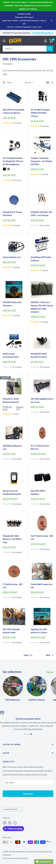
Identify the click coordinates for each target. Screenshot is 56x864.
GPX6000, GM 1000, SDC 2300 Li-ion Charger (41, 213)
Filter (9, 82)
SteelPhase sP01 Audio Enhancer (41, 259)
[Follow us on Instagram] (10, 823)
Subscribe (28, 793)
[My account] (45, 40)
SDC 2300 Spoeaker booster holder (11, 631)
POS (4, 858)
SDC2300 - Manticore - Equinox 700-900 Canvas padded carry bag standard (42, 307)
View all (49, 672)
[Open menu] (4, 41)
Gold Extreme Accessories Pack (11, 355)
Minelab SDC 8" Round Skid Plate (12, 213)
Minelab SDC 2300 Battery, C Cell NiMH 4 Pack (12, 539)
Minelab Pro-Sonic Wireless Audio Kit (11, 400)
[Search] (49, 49)
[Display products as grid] (47, 82)
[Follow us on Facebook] (5, 823)
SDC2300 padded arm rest (12, 447)
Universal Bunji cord (12, 257)
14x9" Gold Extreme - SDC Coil (42, 537)
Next (48, 655)
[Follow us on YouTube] (15, 823)
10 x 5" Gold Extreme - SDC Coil (40, 447)
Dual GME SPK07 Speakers (38, 492)
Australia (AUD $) (10, 809)
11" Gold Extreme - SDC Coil (13, 586)
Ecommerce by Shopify (19, 858)
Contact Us (44, 861)
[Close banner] (51, 20)
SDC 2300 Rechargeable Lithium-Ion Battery (13, 111)
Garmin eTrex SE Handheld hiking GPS (12, 492)
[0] (51, 40)
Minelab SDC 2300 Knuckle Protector (39, 355)
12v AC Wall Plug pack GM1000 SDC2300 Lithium (40, 112)
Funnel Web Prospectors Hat (41, 586)
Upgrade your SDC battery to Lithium (39, 631)
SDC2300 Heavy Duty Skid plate (12, 304)
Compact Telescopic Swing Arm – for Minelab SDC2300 (41, 161)
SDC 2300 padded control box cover (42, 400)
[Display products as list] (52, 82)
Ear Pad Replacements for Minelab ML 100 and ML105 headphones (13, 161)
